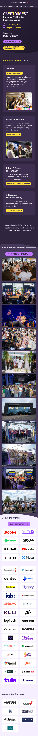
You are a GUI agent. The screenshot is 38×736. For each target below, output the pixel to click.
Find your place (11, 230)
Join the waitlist (11, 41)
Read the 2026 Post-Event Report (12, 47)
